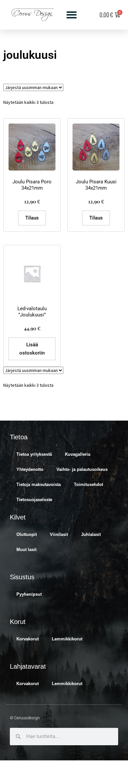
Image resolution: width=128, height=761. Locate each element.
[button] (71, 15)
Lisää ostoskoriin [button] (32, 349)
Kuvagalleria (77, 454)
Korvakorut (27, 638)
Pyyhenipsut (29, 594)
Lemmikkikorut (67, 638)
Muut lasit (26, 549)
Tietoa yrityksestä (34, 454)
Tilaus (32, 218)
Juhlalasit (91, 534)
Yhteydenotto (29, 469)
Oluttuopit (26, 534)
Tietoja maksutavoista (38, 484)
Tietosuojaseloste (34, 499)
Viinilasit (59, 534)
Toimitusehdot (88, 484)
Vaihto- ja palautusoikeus (82, 469)
